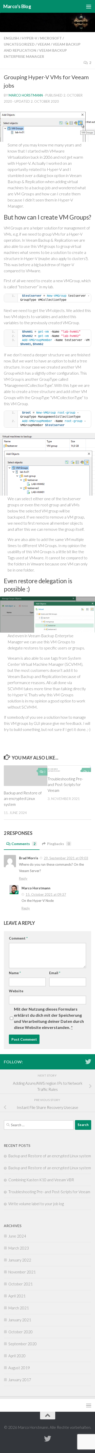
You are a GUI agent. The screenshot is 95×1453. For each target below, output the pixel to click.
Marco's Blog (17, 6)
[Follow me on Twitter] (88, 1061)
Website (16, 991)
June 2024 (17, 1236)
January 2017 (19, 1379)
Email (54, 973)
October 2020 (20, 1331)
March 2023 (18, 1248)
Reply (23, 878)
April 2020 (17, 1355)
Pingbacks (58, 843)
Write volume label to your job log (36, 1203)
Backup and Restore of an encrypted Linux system (23, 799)
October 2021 (20, 1284)
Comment (18, 938)
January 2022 (19, 1260)
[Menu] (88, 6)
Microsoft (51, 38)
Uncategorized (19, 44)
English (11, 38)
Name (15, 973)
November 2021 (22, 1272)
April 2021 (17, 1296)
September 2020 (22, 1343)
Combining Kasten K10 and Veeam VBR (41, 1179)
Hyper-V (29, 38)
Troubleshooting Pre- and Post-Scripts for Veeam (65, 785)
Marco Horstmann (26, 95)
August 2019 (19, 1367)
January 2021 (19, 1320)
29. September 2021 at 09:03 (66, 858)
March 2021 (18, 1308)
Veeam (43, 44)
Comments (23, 843)
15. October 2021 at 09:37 (46, 894)
